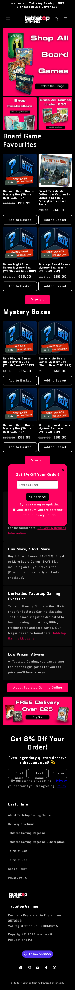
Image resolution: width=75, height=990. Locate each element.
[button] (8, 19)
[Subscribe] (62, 773)
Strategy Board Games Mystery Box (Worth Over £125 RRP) (54, 268)
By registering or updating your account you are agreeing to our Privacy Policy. (40, 509)
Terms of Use (17, 860)
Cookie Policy (17, 869)
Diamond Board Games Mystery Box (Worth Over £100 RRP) (19, 195)
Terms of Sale (18, 851)
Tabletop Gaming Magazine (27, 833)
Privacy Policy (61, 783)
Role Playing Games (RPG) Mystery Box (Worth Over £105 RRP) (19, 362)
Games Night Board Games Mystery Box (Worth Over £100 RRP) (19, 268)
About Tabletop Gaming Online (37, 687)
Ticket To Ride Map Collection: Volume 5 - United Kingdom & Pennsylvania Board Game (54, 198)
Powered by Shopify (52, 982)
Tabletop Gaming (31, 982)
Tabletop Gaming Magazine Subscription (36, 842)
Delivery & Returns (21, 824)
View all (37, 299)
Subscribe (37, 497)
